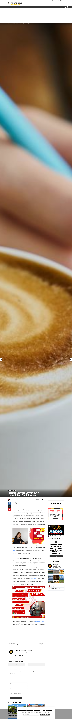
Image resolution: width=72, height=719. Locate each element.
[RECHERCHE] (63, 7)
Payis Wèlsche (37, 621)
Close (70, 710)
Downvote (36, 664)
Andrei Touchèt (33, 578)
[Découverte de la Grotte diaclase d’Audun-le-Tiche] (56, 577)
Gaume (13, 550)
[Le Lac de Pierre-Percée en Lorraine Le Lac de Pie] (50, 577)
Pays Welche (41, 548)
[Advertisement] (36, 15)
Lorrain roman (22, 505)
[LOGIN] (66, 7)
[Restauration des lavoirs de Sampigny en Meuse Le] (50, 571)
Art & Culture (15, 6)
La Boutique (58, 6)
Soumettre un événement (28, 0)
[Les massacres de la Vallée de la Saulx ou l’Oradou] (56, 571)
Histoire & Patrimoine (32, 6)
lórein (26, 563)
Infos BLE (53, 6)
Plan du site (35, 0)
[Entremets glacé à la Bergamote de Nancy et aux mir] (61, 571)
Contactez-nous (21, 0)
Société (48, 6)
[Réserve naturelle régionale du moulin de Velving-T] (61, 577)
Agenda (9, 6)
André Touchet (33, 519)
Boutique (16, 0)
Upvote (16, 664)
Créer (56, 556)
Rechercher (63, 500)
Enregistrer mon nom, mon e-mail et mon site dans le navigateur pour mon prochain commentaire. (27, 691)
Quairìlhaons (19, 512)
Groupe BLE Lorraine (11, 0)
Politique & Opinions (42, 6)
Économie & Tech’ (22, 6)
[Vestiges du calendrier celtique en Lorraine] (1, 359)
